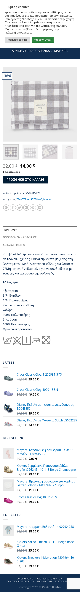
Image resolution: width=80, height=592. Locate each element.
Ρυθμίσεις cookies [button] (17, 39)
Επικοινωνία (45, 581)
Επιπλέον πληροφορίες (19, 237)
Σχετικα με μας (65, 581)
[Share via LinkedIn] (40, 207)
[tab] (40, 230)
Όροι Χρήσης (25, 578)
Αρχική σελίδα (22, 51)
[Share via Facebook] (13, 207)
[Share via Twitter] (20, 207)
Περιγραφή (10, 230)
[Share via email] (26, 207)
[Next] (71, 104)
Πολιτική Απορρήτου (49, 578)
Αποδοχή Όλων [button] (42, 39)
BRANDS (44, 51)
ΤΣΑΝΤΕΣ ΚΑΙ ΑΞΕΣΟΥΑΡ (29, 199)
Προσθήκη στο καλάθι (25, 179)
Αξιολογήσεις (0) (14, 245)
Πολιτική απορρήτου (18, 32)
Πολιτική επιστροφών (20, 581)
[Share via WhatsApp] (6, 207)
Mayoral (61, 51)
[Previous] (9, 104)
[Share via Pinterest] (33, 207)
